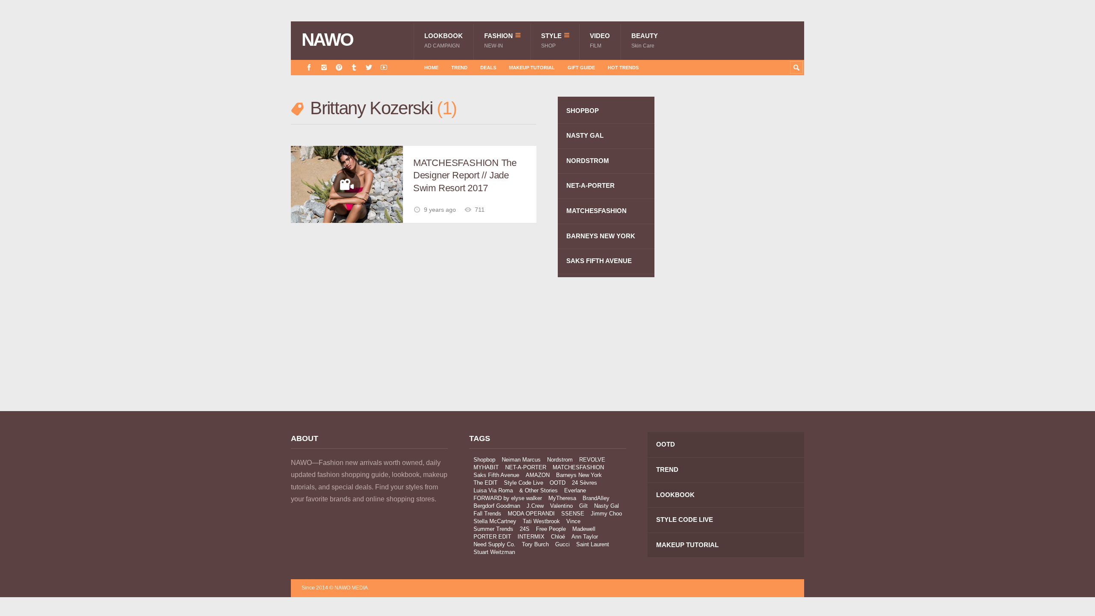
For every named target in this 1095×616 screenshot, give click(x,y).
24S (525, 529)
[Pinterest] (338, 67)
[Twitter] (368, 67)
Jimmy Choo (606, 513)
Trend (459, 67)
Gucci (562, 544)
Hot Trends (623, 67)
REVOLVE (592, 459)
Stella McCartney (495, 521)
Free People (551, 529)
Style (551, 40)
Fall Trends (487, 513)
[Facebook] (309, 67)
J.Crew (535, 506)
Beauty (644, 40)
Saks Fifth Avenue (496, 475)
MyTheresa (562, 498)
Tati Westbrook (541, 521)
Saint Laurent (592, 544)
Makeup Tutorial (532, 67)
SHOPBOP (582, 110)
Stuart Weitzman (494, 552)
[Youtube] (383, 67)
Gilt (583, 506)
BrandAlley (596, 498)
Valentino (561, 506)
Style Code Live (523, 483)
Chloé (558, 536)
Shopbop (484, 459)
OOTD (557, 483)
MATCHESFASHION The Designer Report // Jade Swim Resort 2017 (465, 175)
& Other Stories (538, 490)
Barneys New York (579, 475)
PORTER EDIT (492, 536)
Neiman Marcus (521, 459)
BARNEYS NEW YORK (600, 236)
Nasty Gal (606, 506)
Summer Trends (493, 529)
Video (600, 40)
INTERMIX (531, 536)
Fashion (498, 40)
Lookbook (443, 40)
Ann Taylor (584, 536)
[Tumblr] (353, 67)
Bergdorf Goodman (497, 506)
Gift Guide (581, 67)
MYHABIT (486, 467)
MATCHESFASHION (596, 210)
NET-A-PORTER (590, 185)
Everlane (575, 490)
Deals (488, 67)
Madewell (583, 529)
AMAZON (538, 475)
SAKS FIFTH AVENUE (599, 260)
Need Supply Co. (494, 544)
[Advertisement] (740, 249)
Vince (573, 521)
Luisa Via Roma (493, 490)
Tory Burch (535, 544)
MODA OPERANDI (531, 513)
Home (431, 67)
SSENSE (572, 513)
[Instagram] (324, 67)
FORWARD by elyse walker (508, 498)
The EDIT (485, 483)
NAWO (327, 40)
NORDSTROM (587, 160)
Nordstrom (560, 459)
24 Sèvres (584, 483)
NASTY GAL (585, 135)
